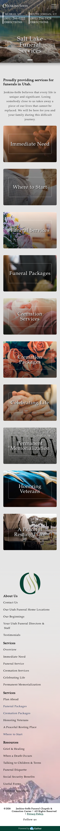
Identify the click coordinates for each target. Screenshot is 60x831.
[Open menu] (54, 6)
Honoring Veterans (15, 720)
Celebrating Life (14, 677)
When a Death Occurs (17, 756)
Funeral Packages (15, 706)
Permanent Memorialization (22, 684)
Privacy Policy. (35, 814)
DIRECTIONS (13, 22)
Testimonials (11, 635)
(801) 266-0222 (14, 18)
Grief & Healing (14, 749)
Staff (6, 628)
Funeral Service (13, 663)
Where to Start (12, 734)
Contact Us (10, 602)
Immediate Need (14, 656)
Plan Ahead (11, 699)
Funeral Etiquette (15, 769)
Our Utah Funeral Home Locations (26, 609)
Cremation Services (16, 670)
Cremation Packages (16, 713)
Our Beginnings (13, 616)
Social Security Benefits (19, 776)
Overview (9, 649)
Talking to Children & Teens (22, 763)
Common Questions (16, 791)
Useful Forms (12, 784)
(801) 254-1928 (41, 18)
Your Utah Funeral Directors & (23, 623)
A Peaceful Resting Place (20, 727)
